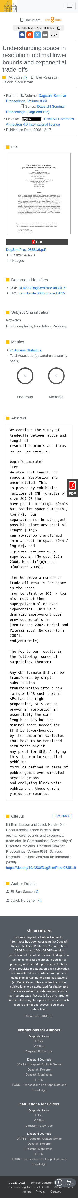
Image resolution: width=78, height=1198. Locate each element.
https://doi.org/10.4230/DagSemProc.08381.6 (41, 868)
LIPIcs (39, 1041)
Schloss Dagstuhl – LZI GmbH (50, 1182)
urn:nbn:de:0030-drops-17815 (42, 293)
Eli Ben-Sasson (44, 77)
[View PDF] (39, 193)
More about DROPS (39, 1016)
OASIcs (39, 1046)
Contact (55, 1191)
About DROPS (63, 1187)
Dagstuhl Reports (39, 1069)
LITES (39, 1079)
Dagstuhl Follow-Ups (39, 1051)
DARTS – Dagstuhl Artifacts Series (39, 1064)
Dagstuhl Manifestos (39, 1074)
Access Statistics (27, 350)
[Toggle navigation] (70, 6)
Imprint (26, 1191)
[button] (54, 34)
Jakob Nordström (17, 82)
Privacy (40, 1191)
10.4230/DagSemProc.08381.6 (41, 288)
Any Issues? (69, 1182)
